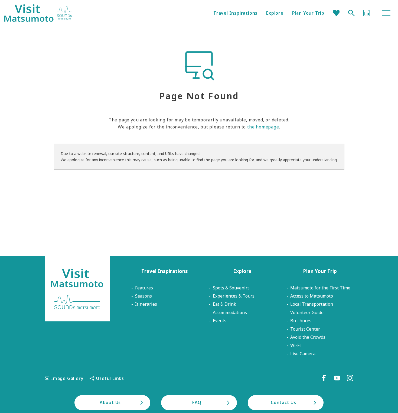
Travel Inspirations (235, 13)
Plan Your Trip (308, 13)
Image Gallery (67, 378)
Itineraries (146, 304)
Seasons (143, 296)
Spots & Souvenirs (231, 288)
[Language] (366, 13)
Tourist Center (305, 329)
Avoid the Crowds (307, 337)
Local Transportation (311, 304)
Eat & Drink (224, 304)
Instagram (350, 378)
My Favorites (336, 13)
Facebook (324, 378)
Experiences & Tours (234, 296)
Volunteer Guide (307, 312)
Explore (274, 13)
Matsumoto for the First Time (320, 288)
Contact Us (283, 402)
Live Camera (302, 354)
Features (144, 288)
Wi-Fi (295, 345)
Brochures (300, 321)
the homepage (263, 127)
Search (351, 13)
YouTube (337, 378)
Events (219, 321)
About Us (110, 402)
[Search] (351, 13)
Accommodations (230, 312)
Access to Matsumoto (311, 296)
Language (366, 13)
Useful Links (110, 378)
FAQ (196, 402)
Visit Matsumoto (38, 13)
